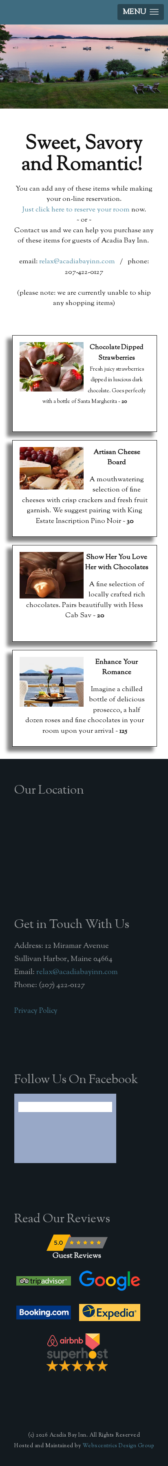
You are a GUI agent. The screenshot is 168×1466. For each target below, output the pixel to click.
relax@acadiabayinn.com (77, 261)
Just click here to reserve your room (76, 209)
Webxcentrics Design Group (118, 1446)
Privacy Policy (35, 1011)
